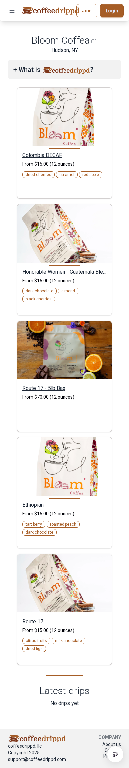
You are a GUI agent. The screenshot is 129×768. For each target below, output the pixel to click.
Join (87, 10)
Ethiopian (33, 505)
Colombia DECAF (42, 155)
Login (112, 10)
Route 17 (32, 621)
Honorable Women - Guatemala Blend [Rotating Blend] (64, 272)
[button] (12, 10)
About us (111, 744)
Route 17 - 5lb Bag (43, 388)
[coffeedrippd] (51, 10)
